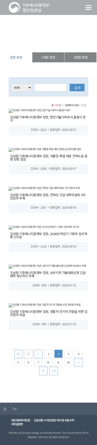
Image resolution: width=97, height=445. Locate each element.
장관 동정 (62, 43)
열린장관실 (31, 43)
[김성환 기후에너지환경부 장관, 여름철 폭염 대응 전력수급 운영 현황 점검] (45, 149)
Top (13, 408)
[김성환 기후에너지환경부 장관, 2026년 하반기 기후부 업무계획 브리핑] (44, 227)
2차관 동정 (80, 57)
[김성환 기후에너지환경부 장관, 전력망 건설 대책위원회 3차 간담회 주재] (44, 188)
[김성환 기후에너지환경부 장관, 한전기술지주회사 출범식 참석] (39, 110)
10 (68, 362)
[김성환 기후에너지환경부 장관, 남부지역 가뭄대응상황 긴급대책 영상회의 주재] (47, 266)
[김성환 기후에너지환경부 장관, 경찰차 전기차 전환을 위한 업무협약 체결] (44, 305)
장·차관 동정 (47, 43)
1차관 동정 (48, 57)
